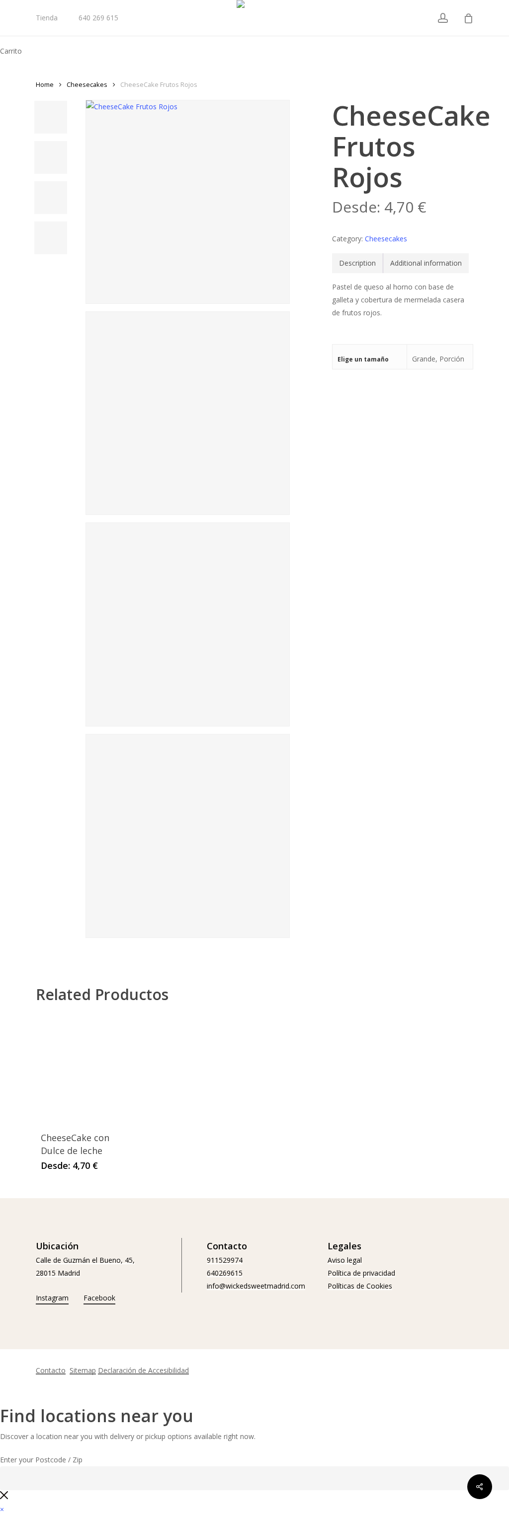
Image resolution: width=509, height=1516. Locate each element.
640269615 (225, 1273)
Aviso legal (345, 1260)
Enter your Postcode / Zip (41, 1459)
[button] (2, 1509)
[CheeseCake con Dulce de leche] (81, 1067)
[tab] (357, 263)
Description (357, 263)
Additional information (426, 263)
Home (45, 84)
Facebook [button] (99, 1297)
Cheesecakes (87, 84)
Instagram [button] (52, 1297)
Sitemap (83, 1370)
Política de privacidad (361, 1273)
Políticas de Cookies (360, 1286)
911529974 (225, 1260)
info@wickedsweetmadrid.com (256, 1286)
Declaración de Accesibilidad (143, 1370)
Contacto (51, 1370)
